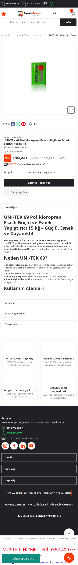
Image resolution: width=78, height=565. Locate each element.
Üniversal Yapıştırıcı (14, 137)
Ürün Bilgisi (11, 207)
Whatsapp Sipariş (23, 558)
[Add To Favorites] (71, 110)
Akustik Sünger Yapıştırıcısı (41, 172)
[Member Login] (54, 14)
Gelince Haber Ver (39, 182)
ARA (68, 22)
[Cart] (73, 14)
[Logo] (29, 14)
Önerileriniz (11, 324)
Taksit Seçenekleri (15, 313)
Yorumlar (10, 302)
